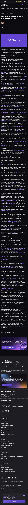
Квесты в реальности (5, 420)
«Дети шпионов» (5, 239)
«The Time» (24, 76)
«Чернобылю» (21, 252)
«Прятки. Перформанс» (14, 287)
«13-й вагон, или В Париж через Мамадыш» (13, 127)
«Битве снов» (4, 207)
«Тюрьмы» (19, 249)
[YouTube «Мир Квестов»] (9, 477)
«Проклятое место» (6, 120)
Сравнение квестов (5, 430)
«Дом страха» (22, 273)
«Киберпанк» (10, 248)
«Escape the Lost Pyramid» (8, 267)
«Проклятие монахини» (20, 326)
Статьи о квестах (5, 449)
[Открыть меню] (25, 5)
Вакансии (3, 436)
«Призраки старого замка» (17, 227)
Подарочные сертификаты (7, 425)
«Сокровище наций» (6, 216)
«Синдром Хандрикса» (20, 141)
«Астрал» (10, 62)
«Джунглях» (18, 258)
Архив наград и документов (7, 434)
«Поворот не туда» (6, 200)
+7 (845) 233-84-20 (8, 392)
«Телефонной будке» (17, 188)
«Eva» (23, 79)
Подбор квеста (4, 418)
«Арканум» (13, 183)
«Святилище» (12, 273)
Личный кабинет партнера (7, 460)
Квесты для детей (5, 467)
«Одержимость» (11, 122)
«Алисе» (3, 256)
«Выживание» (16, 251)
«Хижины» (9, 185)
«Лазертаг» (10, 288)
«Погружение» (5, 164)
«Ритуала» (3, 125)
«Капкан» (14, 133)
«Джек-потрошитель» (19, 150)
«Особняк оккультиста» (13, 221)
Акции (2, 432)
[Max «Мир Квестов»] (15, 477)
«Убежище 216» (21, 189)
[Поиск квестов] (20, 4)
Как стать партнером (5, 458)
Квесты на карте (4, 423)
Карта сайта (3, 429)
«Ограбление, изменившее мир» (18, 112)
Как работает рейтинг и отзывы (8, 441)
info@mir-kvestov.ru (8, 395)
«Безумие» (19, 122)
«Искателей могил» (6, 205)
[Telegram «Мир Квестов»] (5, 477)
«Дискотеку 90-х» (16, 223)
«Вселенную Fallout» (16, 278)
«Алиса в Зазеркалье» (20, 88)
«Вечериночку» (5, 223)
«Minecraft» (11, 84)
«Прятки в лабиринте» (6, 210)
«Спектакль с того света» (18, 172)
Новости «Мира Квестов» (6, 445)
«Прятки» (3, 288)
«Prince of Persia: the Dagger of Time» (14, 269)
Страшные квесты (5, 465)
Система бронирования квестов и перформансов (12, 456)
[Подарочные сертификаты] (22, 4)
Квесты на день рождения (7, 469)
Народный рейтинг (5, 422)
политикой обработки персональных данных (11, 497)
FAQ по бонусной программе (7, 443)
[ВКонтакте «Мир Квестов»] (2, 477)
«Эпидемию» (10, 203)
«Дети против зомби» (6, 228)
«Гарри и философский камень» (9, 90)
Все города (3, 427)
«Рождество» (4, 259)
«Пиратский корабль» (6, 280)
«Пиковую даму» (19, 156)
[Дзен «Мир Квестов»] (12, 477)
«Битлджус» (4, 145)
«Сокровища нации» (11, 232)
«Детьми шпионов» (16, 130)
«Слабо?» (10, 207)
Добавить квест (4, 454)
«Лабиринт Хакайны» (6, 105)
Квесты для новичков (6, 473)
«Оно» (20, 199)
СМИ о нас (3, 447)
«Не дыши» (15, 200)
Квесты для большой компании (8, 471)
